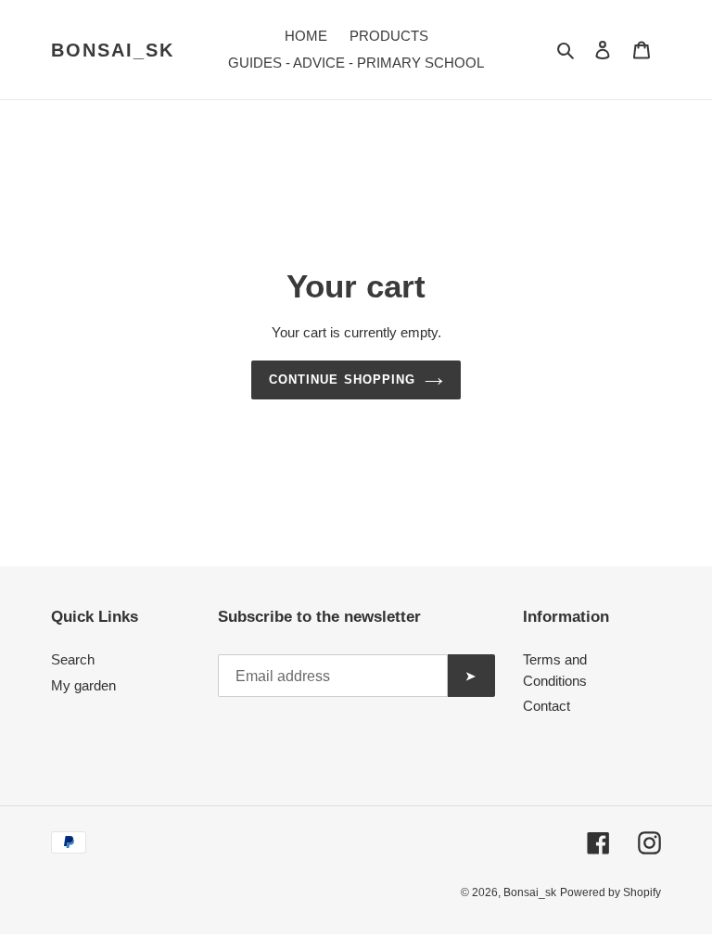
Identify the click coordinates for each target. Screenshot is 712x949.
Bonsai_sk (112, 50)
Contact (546, 706)
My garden (83, 685)
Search (73, 659)
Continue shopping (342, 379)
